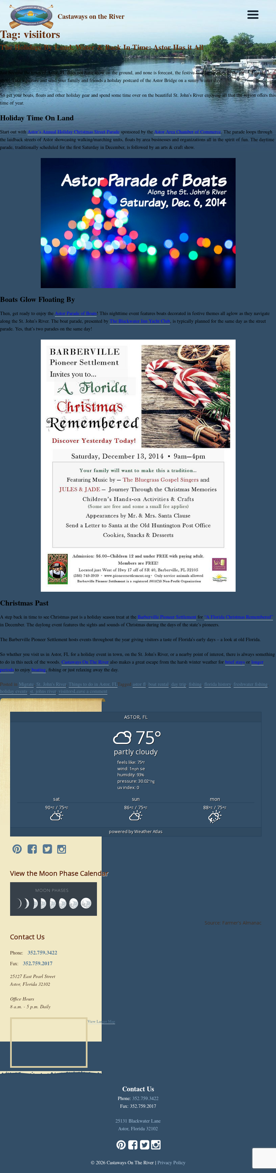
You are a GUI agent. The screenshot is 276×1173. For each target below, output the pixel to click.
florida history (217, 684)
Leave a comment (90, 691)
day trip (178, 684)
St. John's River (51, 684)
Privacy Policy (171, 1162)
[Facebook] (32, 849)
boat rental (158, 684)
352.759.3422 (145, 1098)
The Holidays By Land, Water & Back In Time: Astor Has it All (101, 46)
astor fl (139, 684)
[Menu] (253, 14)
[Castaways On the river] (31, 15)
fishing (195, 684)
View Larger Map (101, 1021)
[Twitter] (47, 849)
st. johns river (43, 691)
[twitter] (144, 1147)
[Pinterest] (17, 849)
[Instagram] (61, 849)
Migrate (26, 684)
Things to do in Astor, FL (93, 684)
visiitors (66, 691)
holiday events (13, 691)
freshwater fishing (251, 684)
